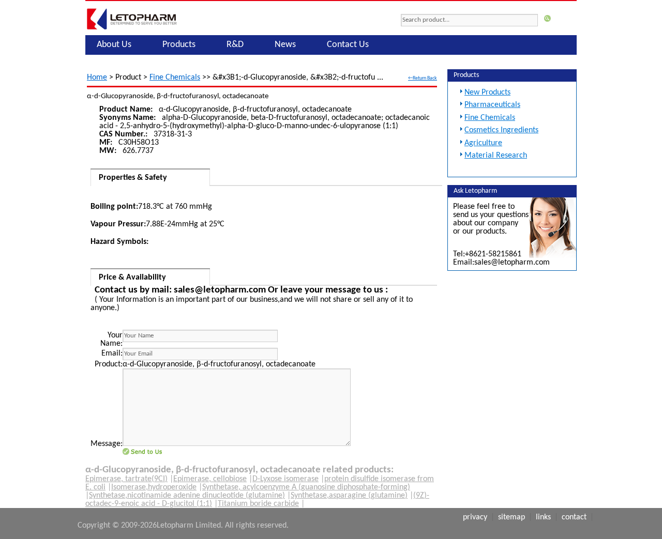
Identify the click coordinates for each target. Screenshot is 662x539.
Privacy (475, 517)
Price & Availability (132, 277)
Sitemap (511, 517)
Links (543, 517)
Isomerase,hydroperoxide (154, 487)
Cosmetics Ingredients (501, 130)
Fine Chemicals (174, 77)
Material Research (495, 155)
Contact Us (348, 45)
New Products (487, 92)
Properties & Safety (133, 178)
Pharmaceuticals (492, 105)
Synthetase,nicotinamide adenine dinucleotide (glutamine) (187, 495)
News (285, 45)
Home (97, 77)
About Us (114, 45)
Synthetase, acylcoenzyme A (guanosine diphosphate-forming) (306, 487)
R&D (235, 45)
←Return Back (422, 78)
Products (178, 45)
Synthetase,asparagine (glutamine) (349, 495)
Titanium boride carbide (258, 504)
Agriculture (483, 143)
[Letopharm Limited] (131, 29)
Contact (574, 517)
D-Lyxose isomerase (285, 479)
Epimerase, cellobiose (210, 479)
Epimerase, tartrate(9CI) (126, 479)
